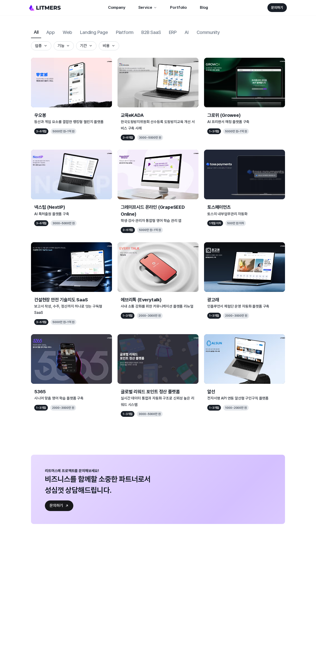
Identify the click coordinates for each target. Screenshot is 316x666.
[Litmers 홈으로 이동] (45, 8)
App (50, 32)
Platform (124, 32)
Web (67, 32)
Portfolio (178, 7)
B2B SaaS (151, 32)
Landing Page (94, 32)
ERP (173, 32)
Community (208, 32)
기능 (61, 45)
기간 (83, 45)
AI (187, 32)
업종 (38, 45)
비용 (106, 45)
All (36, 32)
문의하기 (277, 8)
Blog (204, 7)
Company (116, 7)
